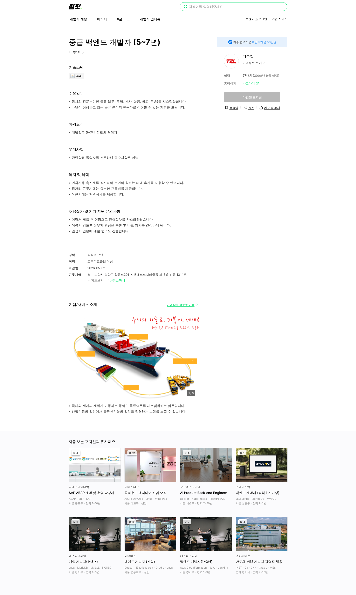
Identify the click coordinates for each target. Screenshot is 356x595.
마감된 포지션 (252, 97)
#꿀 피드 (123, 19)
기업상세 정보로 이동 (180, 304)
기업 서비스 (279, 19)
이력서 (102, 19)
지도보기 (97, 280)
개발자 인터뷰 (150, 19)
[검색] (185, 7)
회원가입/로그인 (256, 19)
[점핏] (75, 6)
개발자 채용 (78, 19)
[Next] (192, 360)
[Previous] (75, 360)
